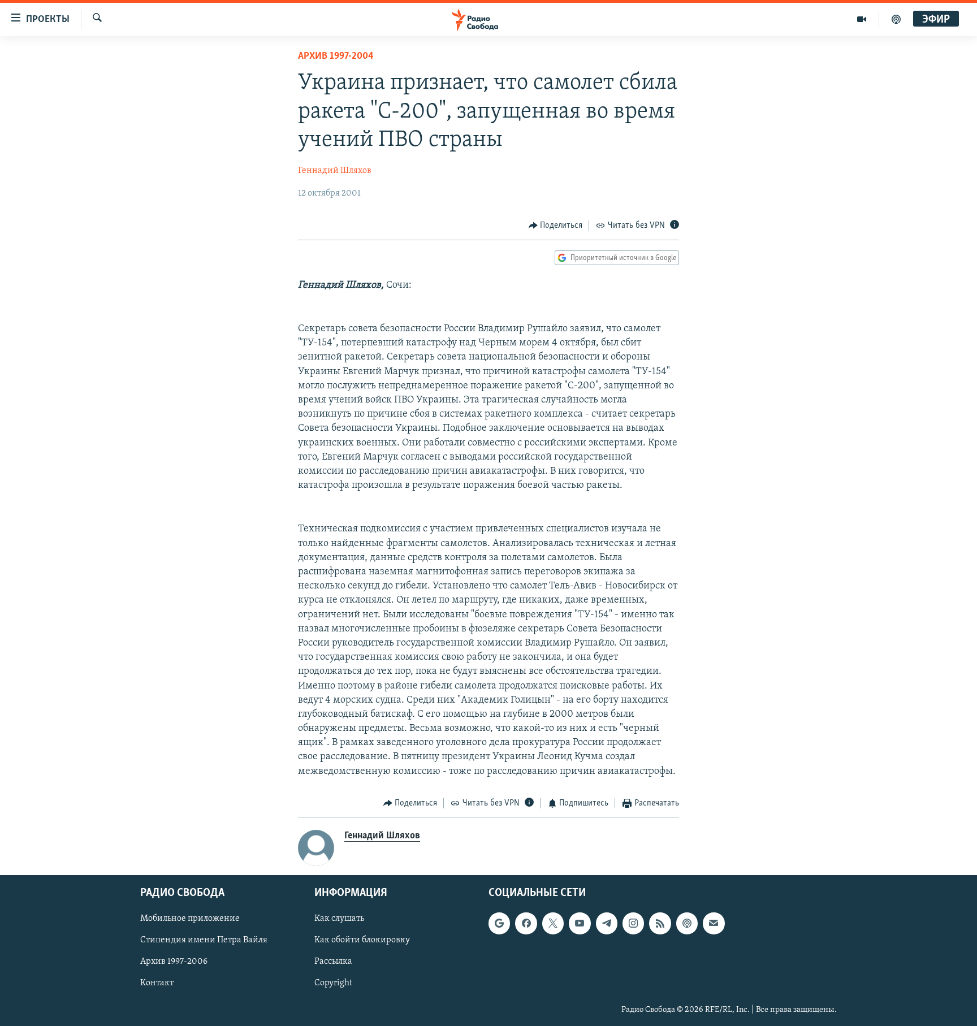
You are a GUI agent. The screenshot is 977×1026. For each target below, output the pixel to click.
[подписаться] (713, 923)
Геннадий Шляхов (334, 170)
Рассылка (333, 962)
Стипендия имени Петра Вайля (203, 940)
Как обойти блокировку (362, 940)
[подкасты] (896, 19)
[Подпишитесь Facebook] (526, 923)
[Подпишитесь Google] (499, 923)
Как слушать (339, 919)
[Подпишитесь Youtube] (579, 923)
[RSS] (660, 923)
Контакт (157, 983)
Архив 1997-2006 (173, 962)
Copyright (333, 983)
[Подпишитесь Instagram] (633, 923)
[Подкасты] (687, 923)
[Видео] (862, 19)
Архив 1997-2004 (336, 56)
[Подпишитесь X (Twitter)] (553, 923)
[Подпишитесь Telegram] (606, 923)
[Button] (556, 225)
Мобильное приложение (190, 919)
